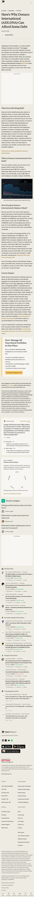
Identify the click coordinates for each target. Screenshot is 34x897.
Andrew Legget (9, 511)
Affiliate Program (22, 839)
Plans (19, 811)
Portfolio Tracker (5, 811)
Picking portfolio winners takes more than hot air (16, 506)
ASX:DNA (24, 63)
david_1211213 (8, 632)
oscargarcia (8, 658)
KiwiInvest (7, 679)
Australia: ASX (5, 792)
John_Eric (7, 583)
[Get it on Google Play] (19, 747)
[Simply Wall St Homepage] (3, 1)
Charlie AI (20, 845)
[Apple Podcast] (14, 741)
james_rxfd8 (8, 694)
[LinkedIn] (2, 741)
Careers (20, 827)
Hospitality (11, 10)
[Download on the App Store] (6, 747)
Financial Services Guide (7, 882)
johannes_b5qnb (9, 704)
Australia (3, 10)
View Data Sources (6, 774)
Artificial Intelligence (23, 802)
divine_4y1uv (8, 643)
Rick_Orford (8, 572)
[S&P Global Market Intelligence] (7, 761)
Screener (3, 815)
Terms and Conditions (7, 885)
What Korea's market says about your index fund (15, 516)
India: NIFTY (4, 796)
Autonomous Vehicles (23, 799)
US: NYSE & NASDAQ (7, 786)
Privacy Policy (5, 887)
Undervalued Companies (24, 786)
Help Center (21, 832)
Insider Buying (21, 792)
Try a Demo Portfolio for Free (14, 372)
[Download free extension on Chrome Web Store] (10, 751)
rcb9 (6, 594)
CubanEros (7, 669)
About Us (20, 818)
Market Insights (5, 824)
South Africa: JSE (6, 802)
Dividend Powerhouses (24, 789)
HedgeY (7, 605)
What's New (4, 827)
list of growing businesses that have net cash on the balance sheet (16, 331)
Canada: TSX (4, 799)
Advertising (21, 815)
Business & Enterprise (23, 842)
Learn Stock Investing (23, 835)
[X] (5, 740)
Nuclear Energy (22, 796)
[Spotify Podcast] (11, 741)
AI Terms (3, 890)
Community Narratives (7, 821)
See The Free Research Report (12, 493)
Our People (21, 821)
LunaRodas (7, 621)
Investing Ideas (5, 818)
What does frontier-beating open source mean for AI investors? (16, 527)
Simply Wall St (9, 35)
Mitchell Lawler (9, 521)
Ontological (8, 713)
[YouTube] (8, 740)
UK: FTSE (3, 789)
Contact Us (21, 824)
